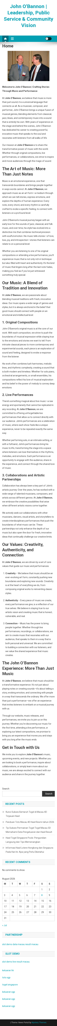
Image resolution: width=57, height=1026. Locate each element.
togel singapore (10, 984)
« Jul (4, 925)
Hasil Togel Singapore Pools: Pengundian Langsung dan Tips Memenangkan (26, 840)
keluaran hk (8, 970)
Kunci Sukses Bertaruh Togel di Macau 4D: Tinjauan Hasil (26, 814)
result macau (31, 944)
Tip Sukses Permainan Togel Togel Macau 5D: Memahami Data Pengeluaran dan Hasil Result (29, 830)
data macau (19, 944)
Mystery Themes (39, 1022)
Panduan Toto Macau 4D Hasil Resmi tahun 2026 (30, 822)
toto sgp (6, 977)
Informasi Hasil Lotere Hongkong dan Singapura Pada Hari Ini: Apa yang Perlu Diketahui (29, 850)
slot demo (7, 944)
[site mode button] (48, 38)
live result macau (21, 961)
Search (5, 788)
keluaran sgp (8, 992)
